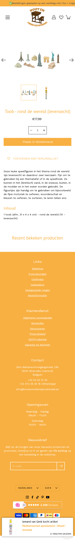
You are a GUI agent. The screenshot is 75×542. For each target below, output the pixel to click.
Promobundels (37, 274)
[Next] (71, 60)
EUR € (48, 488)
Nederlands (25, 488)
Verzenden (37, 323)
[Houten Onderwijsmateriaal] (37, 17)
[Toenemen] (44, 130)
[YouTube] (47, 497)
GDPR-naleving (37, 339)
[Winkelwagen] (68, 17)
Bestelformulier (37, 295)
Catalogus (37, 279)
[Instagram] (27, 497)
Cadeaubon (37, 284)
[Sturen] (61, 466)
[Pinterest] (42, 497)
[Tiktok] (37, 497)
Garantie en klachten (37, 344)
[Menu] (8, 17)
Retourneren (37, 328)
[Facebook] (32, 497)
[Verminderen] (31, 130)
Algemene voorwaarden (37, 317)
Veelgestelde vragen (37, 290)
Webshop (37, 268)
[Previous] (3, 60)
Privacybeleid (37, 333)
